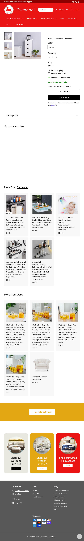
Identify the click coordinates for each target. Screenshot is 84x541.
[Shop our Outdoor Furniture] (16, 445)
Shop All (72, 19)
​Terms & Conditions (61, 491)
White (51, 47)
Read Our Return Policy (58, 82)
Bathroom (32, 19)
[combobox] (45, 10)
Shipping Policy (59, 500)
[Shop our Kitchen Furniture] (42, 445)
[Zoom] (27, 45)
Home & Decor (13, 19)
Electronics (48, 19)
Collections (59, 39)
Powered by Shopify (48, 537)
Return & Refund (60, 494)
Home (50, 39)
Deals (9, 24)
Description (12, 115)
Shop (16, 468)
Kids (62, 19)
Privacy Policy (59, 497)
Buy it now (64, 97)
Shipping (51, 86)
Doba (20, 294)
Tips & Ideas (37, 497)
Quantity (52, 53)
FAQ (55, 509)
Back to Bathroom (43, 412)
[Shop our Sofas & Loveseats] (68, 445)
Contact (20, 24)
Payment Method (61, 506)
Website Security (60, 503)
